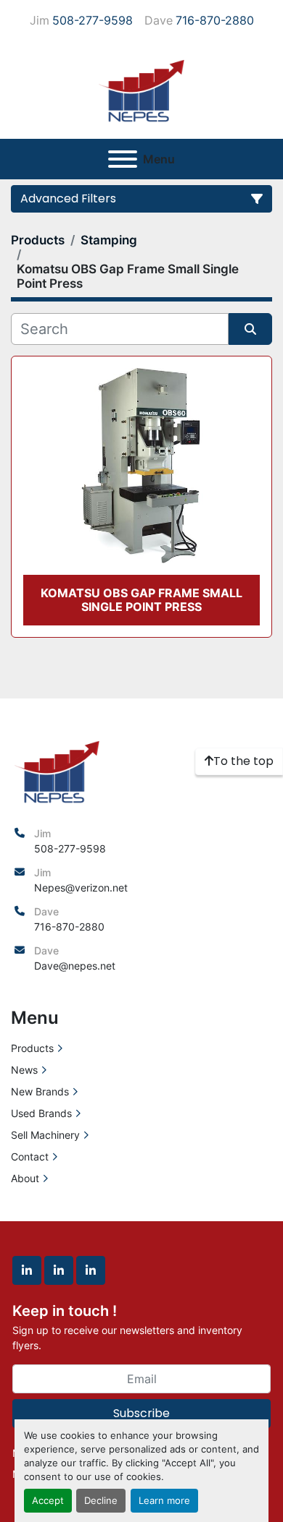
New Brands (40, 1091)
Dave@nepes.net (74, 965)
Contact (30, 1156)
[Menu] (122, 159)
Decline (101, 1500)
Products (32, 1048)
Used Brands (41, 1113)
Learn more (164, 1500)
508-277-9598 (92, 20)
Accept (48, 1500)
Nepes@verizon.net (81, 887)
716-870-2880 (215, 20)
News (24, 1070)
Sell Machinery (45, 1135)
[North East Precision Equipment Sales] (57, 770)
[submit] (250, 329)
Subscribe (141, 1413)
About (25, 1178)
